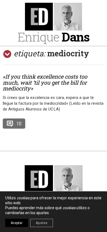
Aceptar (16, 223)
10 (18, 123)
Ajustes (41, 223)
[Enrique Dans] (53, 17)
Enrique (53, 37)
